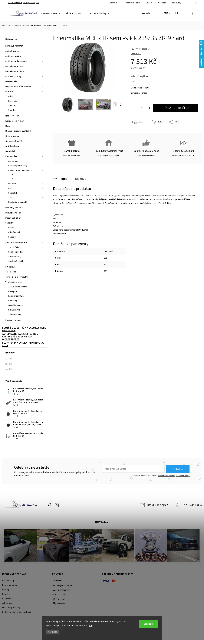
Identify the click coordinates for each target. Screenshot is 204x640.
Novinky (149, 2)
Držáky (11, 227)
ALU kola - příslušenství (16, 61)
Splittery (12, 105)
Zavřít (192, 132)
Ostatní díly (11, 151)
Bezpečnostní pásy (14, 66)
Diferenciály (11, 81)
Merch (8, 126)
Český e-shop (114, 2)
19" (105, 271)
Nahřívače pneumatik (17, 202)
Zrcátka (12, 110)
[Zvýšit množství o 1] (149, 108)
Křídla (11, 96)
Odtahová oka (12, 146)
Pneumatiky (11, 156)
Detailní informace (139, 92)
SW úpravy (10, 266)
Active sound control (17, 286)
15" (12, 178)
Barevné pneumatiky (17, 165)
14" (12, 174)
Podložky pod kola (14, 207)
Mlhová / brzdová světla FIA (18, 130)
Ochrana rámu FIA (13, 141)
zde (91, 625)
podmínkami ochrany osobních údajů (174, 475)
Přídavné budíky (13, 217)
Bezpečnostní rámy (14, 71)
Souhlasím (148, 623)
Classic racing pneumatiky (20, 170)
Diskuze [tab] (80, 178)
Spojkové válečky (16, 261)
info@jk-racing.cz (157, 505)
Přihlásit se (177, 469)
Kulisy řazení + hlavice (16, 120)
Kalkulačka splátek (139, 76)
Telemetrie (10, 271)
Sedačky (9, 222)
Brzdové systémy (13, 76)
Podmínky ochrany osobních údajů (17, 612)
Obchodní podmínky (11, 607)
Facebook (49, 505)
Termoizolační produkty (16, 276)
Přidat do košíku (176, 107)
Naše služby (176, 2)
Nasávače (12, 101)
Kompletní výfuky (16, 295)
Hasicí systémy (12, 115)
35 (105, 264)
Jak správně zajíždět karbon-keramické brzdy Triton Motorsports (20, 337)
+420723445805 (192, 505)
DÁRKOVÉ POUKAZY (14, 46)
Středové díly (14, 314)
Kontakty (162, 2)
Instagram (57, 505)
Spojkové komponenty (16, 242)
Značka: (136, 54)
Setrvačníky (13, 247)
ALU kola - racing (13, 56)
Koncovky (12, 300)
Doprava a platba (133, 2)
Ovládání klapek (15, 305)
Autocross (13, 161)
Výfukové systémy (13, 282)
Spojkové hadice (16, 251)
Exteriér (9, 91)
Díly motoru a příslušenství (18, 86)
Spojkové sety (15, 256)
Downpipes (13, 291)
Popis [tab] (63, 178)
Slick (10, 197)
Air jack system (12, 51)
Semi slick (12, 192)
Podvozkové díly (13, 212)
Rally (10, 188)
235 (105, 257)
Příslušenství (14, 232)
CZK (166, 13)
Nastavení (52, 632)
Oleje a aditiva (12, 136)
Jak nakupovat (8, 603)
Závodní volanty (13, 320)
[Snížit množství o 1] (135, 108)
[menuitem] (50, 13)
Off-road (12, 183)
